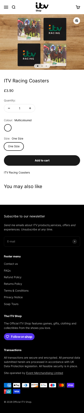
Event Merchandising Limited (44, 373)
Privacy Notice (13, 297)
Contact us (11, 263)
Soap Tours (11, 304)
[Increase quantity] (30, 108)
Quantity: (10, 100)
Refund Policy (12, 277)
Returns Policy (13, 283)
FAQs (7, 270)
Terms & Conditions (16, 290)
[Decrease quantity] (9, 108)
